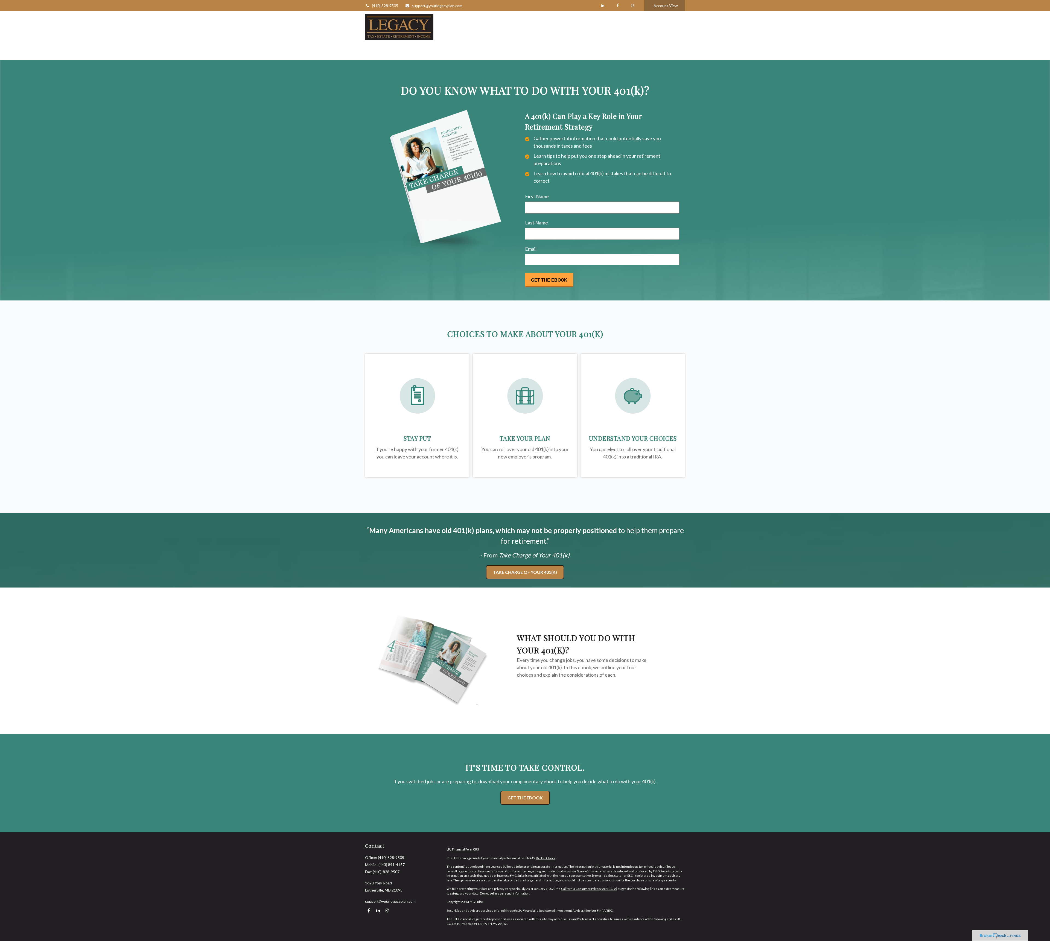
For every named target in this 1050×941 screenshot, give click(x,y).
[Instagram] (387, 910)
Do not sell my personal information (504, 893)
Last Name (536, 223)
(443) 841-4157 (391, 864)
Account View (666, 5)
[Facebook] (617, 5)
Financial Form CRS (465, 849)
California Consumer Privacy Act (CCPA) (589, 888)
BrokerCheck (545, 858)
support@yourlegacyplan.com (437, 5)
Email (530, 249)
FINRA (601, 910)
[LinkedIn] (602, 5)
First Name (537, 196)
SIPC (609, 910)
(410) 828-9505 (385, 5)
